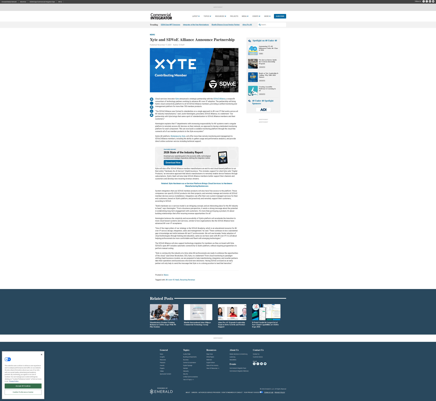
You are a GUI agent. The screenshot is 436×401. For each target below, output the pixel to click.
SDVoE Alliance (219, 99)
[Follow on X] (423, 1)
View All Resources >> (212, 368)
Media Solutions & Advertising (238, 354)
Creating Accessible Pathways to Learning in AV (267, 89)
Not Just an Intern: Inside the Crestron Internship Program (268, 62)
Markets (185, 368)
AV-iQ (60, 1)
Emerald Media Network (9, 1)
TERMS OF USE (268, 392)
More (266, 16)
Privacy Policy (13, 381)
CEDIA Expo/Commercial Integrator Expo (42, 1)
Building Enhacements (190, 357)
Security (185, 374)
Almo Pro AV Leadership (252, 25)
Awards (162, 365)
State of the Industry (212, 365)
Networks (186, 371)
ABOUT (188, 392)
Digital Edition (210, 362)
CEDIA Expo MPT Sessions (170, 25)
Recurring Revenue (187, 280)
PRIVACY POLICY (280, 392)
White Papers (210, 357)
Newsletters (233, 360)
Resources (219, 16)
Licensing (232, 357)
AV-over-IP (170, 280)
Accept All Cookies (23, 386)
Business (186, 360)
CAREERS (194, 392)
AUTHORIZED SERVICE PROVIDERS (209, 392)
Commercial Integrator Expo (238, 368)
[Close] (41, 354)
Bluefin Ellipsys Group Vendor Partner (226, 25)
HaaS (177, 280)
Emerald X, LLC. (269, 389)
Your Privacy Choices (251, 392)
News (152, 35)
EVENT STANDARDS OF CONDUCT (232, 392)
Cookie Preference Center (23, 392)
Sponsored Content (165, 374)
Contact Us (256, 354)
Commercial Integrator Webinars (239, 371)
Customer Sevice (258, 357)
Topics (206, 16)
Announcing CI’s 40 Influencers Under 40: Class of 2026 (268, 48)
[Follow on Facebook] (427, 1)
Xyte (177, 99)
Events (255, 16)
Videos (162, 371)
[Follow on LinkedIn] (430, 1)
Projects (234, 16)
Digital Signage (187, 365)
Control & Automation (189, 362)
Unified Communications (190, 377)
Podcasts (162, 362)
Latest (195, 16)
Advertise (23, 1)
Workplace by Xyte (178, 136)
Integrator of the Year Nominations (196, 25)
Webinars (209, 360)
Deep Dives (209, 354)
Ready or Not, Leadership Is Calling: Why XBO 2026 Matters (268, 75)
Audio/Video (186, 354)
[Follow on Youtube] (433, 1)
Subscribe (280, 16)
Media (244, 16)
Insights (262, 67)
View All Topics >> (188, 379)
